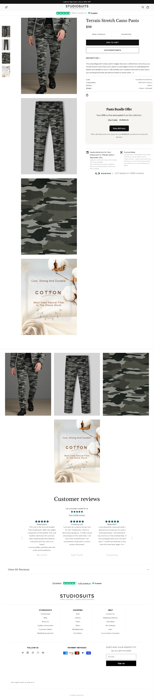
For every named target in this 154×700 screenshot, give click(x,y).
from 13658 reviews (77, 515)
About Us (45, 622)
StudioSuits (80, 695)
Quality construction (45, 625)
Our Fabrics (78, 633)
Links (110, 629)
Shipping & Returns (110, 618)
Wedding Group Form (45, 633)
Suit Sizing (110, 622)
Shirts (78, 625)
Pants (78, 622)
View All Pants (119, 128)
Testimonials (45, 614)
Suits (78, 614)
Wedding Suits (77, 629)
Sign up (121, 663)
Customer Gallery (45, 629)
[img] (77, 512)
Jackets (78, 618)
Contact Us (110, 614)
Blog (45, 618)
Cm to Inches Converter (110, 633)
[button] (6, 7)
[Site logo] (77, 597)
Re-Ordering (110, 625)
